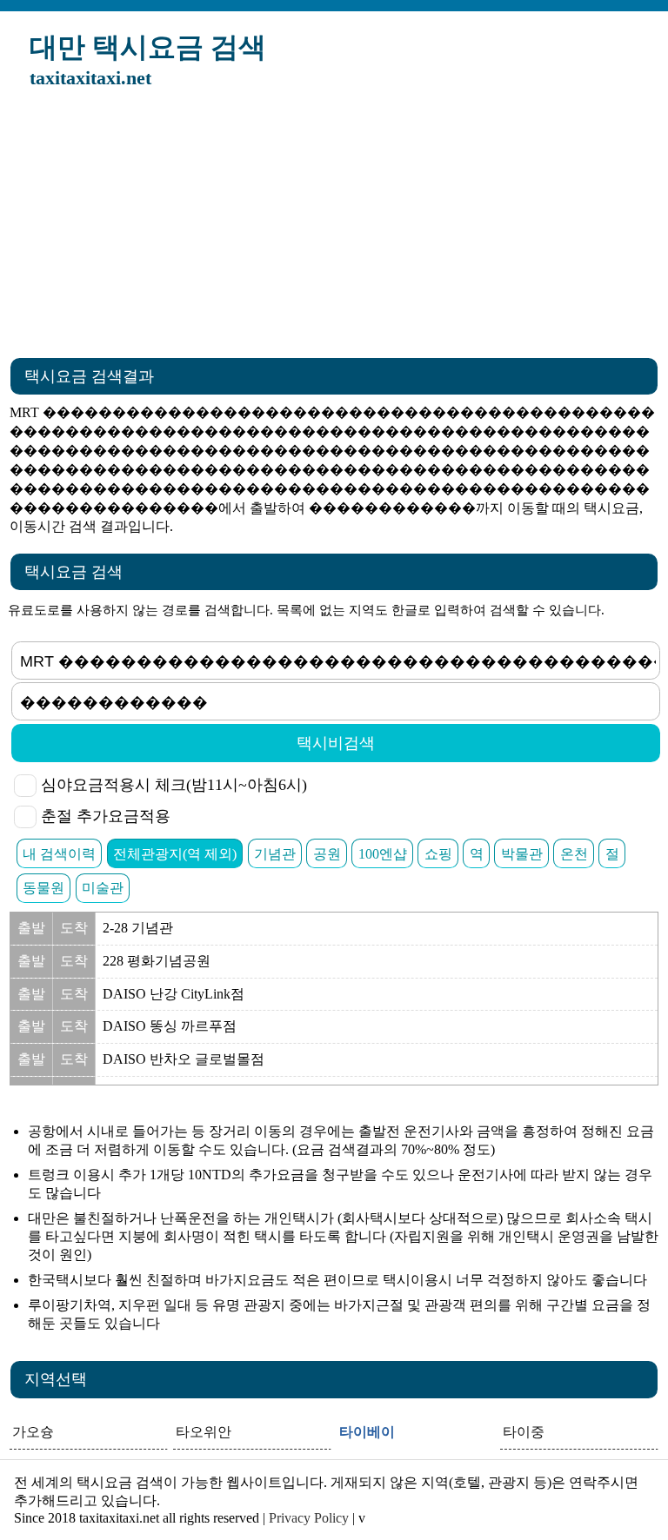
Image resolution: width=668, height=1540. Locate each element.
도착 (74, 927)
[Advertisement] (334, 228)
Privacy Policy (309, 1517)
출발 (31, 927)
